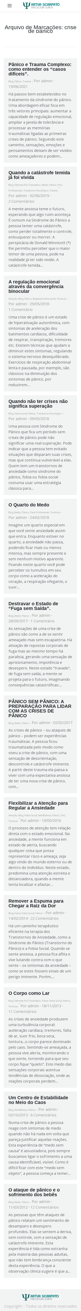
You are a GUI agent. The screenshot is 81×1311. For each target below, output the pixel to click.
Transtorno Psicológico (35, 190)
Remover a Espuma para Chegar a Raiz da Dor (35, 903)
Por (43, 80)
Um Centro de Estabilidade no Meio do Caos (38, 1100)
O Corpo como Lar (29, 993)
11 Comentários (22, 1011)
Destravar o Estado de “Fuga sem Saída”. (33, 606)
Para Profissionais (39, 512)
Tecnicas (61, 298)
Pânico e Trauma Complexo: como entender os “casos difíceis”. (39, 69)
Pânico (18, 81)
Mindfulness (44, 815)
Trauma (27, 81)
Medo (45, 185)
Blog (10, 81)
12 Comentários (45, 1207)
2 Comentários (21, 201)
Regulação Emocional (44, 298)
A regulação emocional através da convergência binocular (35, 286)
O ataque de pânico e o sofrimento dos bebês (34, 1192)
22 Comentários (45, 918)
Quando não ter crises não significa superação (38, 404)
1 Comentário (20, 309)
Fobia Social (21, 413)
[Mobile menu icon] (10, 5)
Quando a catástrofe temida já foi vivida (39, 175)
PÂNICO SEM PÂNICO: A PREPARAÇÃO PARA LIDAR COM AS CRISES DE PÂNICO (39, 708)
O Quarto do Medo (28, 504)
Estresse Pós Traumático (28, 185)
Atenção (12, 298)
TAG (63, 815)
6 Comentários (44, 1115)
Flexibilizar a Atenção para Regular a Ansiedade (38, 805)
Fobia (18, 913)
